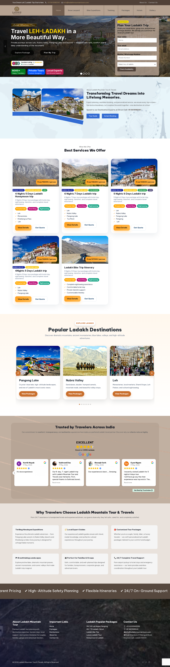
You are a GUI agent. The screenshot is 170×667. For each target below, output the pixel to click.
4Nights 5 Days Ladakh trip (31, 270)
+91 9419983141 (53, 3)
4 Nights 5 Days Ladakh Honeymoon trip (29, 195)
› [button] (152, 373)
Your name (121, 37)
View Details (23, 228)
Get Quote (40, 228)
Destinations (54, 632)
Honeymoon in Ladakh (95, 638)
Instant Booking (110, 116)
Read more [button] (63, 482)
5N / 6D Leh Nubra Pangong (97, 626)
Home (51, 626)
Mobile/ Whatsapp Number (129, 54)
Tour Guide (93, 116)
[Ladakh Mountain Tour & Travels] (17, 10)
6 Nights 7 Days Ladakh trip (80, 193)
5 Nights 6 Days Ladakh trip (130, 193)
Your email (121, 46)
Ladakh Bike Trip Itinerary (79, 267)
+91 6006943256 (133, 626)
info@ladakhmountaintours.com (76, 3)
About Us (143, 3)
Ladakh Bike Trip (93, 632)
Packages (53, 629)
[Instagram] (149, 662)
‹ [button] (18, 373)
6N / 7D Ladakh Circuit (95, 629)
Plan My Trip (50, 53)
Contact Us (153, 3)
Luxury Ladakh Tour (94, 635)
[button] (79, 404)
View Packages (28, 394)
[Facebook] (146, 662)
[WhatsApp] (143, 662)
